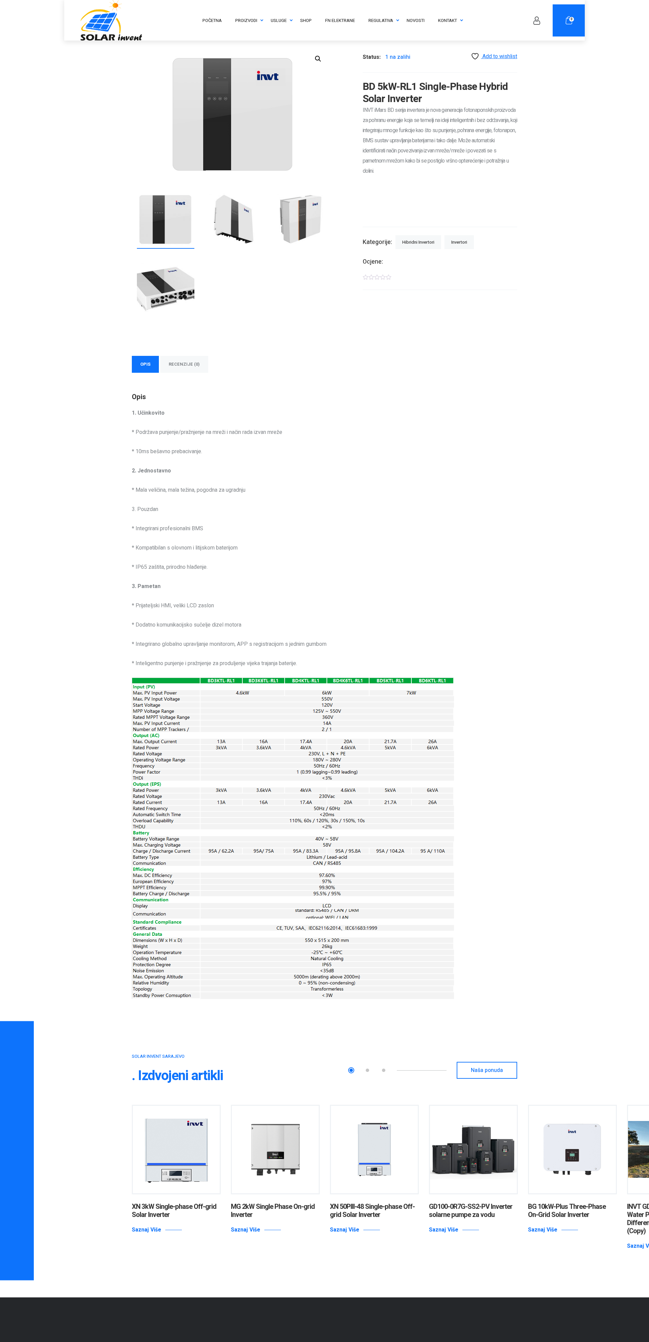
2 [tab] (367, 1070)
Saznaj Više (146, 1230)
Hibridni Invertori (418, 242)
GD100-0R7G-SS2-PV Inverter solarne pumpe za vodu (470, 1211)
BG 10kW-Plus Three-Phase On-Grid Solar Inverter (567, 1211)
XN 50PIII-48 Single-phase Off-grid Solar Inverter (372, 1211)
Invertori (459, 242)
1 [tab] (351, 1070)
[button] (318, 59)
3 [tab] (383, 1070)
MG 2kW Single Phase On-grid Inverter (273, 1211)
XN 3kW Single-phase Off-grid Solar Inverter (174, 1211)
